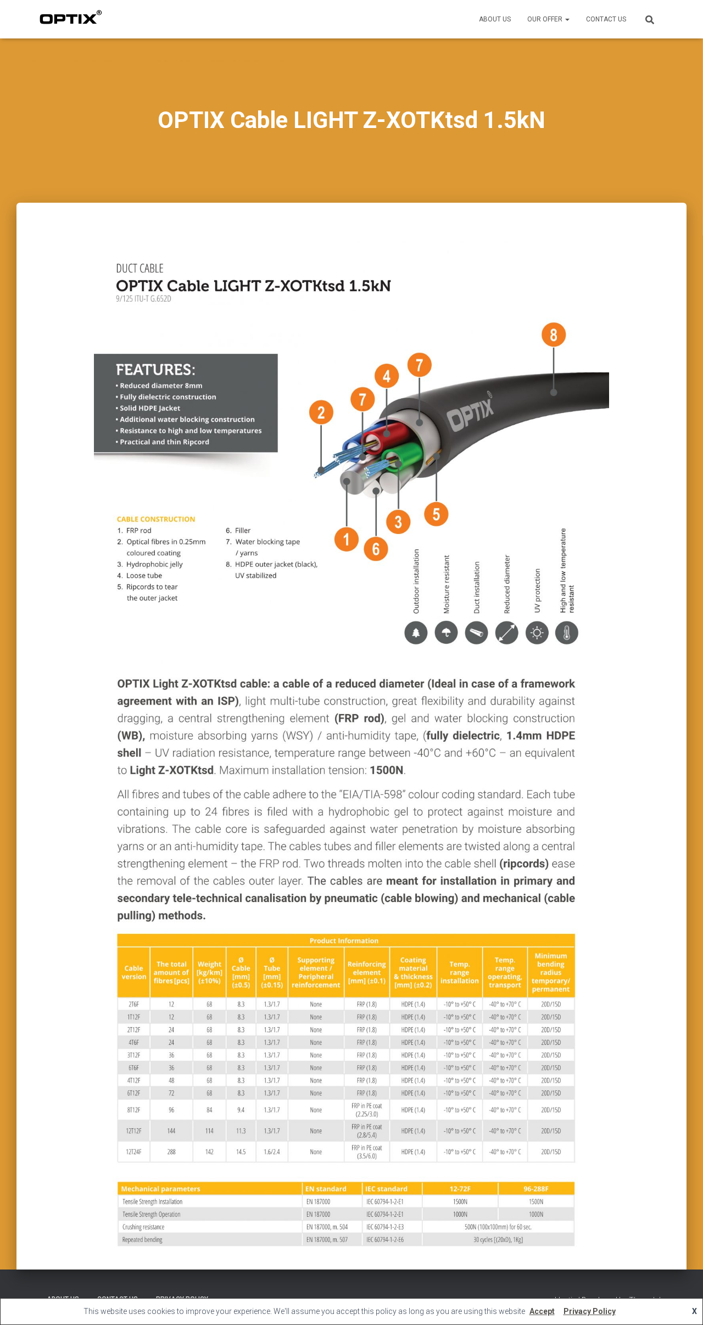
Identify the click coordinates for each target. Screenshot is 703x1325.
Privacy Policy (589, 1311)
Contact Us (606, 19)
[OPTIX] (70, 19)
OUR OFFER (545, 19)
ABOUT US (495, 19)
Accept (542, 1311)
